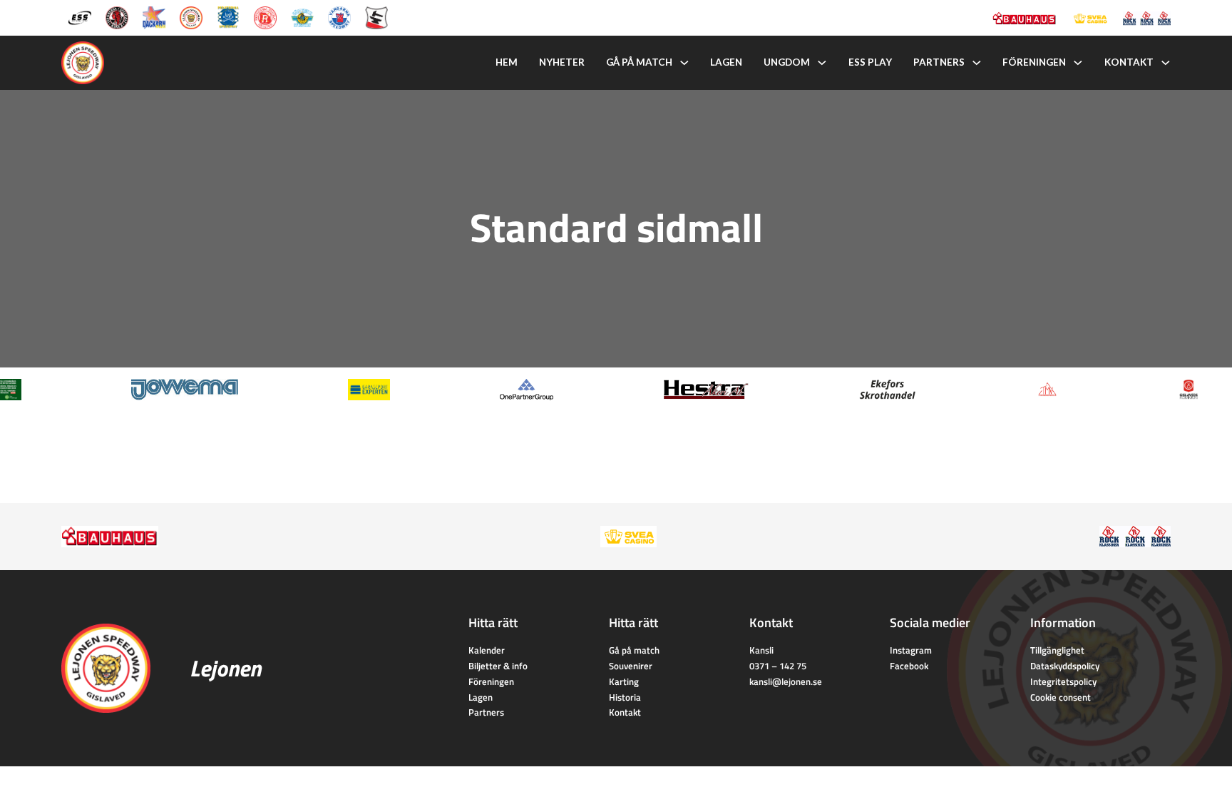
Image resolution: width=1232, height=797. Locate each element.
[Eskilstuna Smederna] (376, 17)
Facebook (909, 666)
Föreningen (1034, 62)
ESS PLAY (870, 62)
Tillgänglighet (1057, 650)
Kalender (486, 650)
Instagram (911, 650)
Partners (939, 62)
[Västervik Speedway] (302, 17)
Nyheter (562, 62)
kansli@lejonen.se (785, 681)
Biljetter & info (498, 666)
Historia (625, 697)
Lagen (726, 62)
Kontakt (1129, 62)
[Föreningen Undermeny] (1078, 62)
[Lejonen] (191, 17)
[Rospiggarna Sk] (265, 17)
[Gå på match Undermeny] (684, 62)
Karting (624, 681)
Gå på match (639, 62)
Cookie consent (1060, 697)
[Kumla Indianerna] (117, 17)
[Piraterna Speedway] (228, 17)
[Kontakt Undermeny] (1166, 62)
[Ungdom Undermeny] (822, 62)
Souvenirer (630, 666)
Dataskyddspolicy (1064, 666)
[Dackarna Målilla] (154, 17)
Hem (507, 62)
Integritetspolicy (1063, 681)
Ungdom (787, 62)
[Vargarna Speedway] (339, 17)
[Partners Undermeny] (977, 62)
